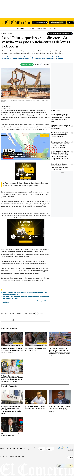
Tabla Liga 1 (46, 28)
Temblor (29, 28)
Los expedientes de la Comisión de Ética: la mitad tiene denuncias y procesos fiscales (60, 126)
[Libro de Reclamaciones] (70, 448)
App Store (41, 448)
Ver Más (40, 313)
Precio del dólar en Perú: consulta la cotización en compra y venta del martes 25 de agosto (12, 350)
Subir (69, 457)
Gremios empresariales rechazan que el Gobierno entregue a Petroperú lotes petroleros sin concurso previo (25, 293)
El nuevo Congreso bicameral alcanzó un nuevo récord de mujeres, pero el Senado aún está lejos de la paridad (60, 166)
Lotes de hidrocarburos (29, 313)
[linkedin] (21, 448)
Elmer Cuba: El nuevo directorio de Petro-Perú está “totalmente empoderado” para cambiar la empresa (59, 408)
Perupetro (19, 313)
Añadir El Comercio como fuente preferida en (60, 33)
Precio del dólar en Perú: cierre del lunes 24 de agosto (35, 349)
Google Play (49, 448)
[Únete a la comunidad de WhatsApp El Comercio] (27, 64)
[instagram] (14, 448)
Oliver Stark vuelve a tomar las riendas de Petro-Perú (10, 435)
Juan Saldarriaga (7, 106)
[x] (10, 448)
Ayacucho (39, 28)
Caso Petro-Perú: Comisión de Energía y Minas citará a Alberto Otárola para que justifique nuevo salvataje (26, 297)
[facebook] (7, 448)
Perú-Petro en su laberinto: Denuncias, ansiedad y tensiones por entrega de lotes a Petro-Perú (31, 57)
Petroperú (12, 313)
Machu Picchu (54, 28)
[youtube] (17, 448)
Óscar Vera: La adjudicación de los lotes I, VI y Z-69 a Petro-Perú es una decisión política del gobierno (33, 58)
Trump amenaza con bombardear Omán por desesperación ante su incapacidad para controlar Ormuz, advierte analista (60, 144)
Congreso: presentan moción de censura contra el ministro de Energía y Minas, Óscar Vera (25, 301)
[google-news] (24, 448)
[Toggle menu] (1, 22)
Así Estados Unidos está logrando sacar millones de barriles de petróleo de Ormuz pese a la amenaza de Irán (60, 135)
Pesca (33, 28)
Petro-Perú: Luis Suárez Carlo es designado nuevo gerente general (35, 407)
